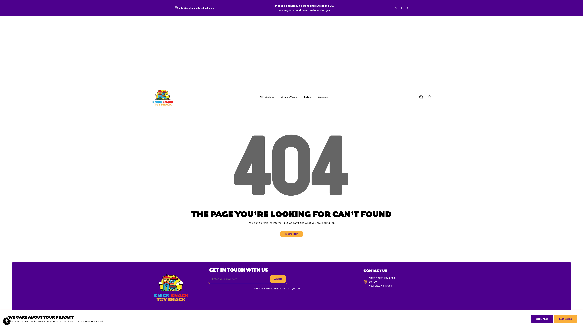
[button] (429, 97)
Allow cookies (565, 319)
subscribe (278, 279)
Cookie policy (542, 319)
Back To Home (291, 234)
